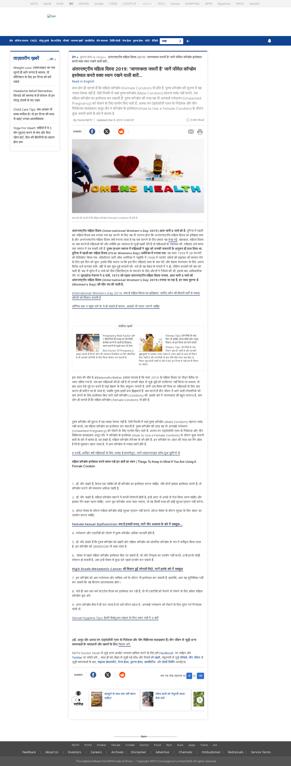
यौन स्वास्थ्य (102, 40)
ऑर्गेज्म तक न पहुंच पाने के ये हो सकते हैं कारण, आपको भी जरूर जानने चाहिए (116, 306)
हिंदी (71, 3)
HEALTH (147, 3)
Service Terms (261, 752)
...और (51, 59)
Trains (204, 745)
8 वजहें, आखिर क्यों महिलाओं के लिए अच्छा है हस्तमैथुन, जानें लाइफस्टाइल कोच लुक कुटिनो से (126, 453)
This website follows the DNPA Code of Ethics (104, 761)
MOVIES (84, 3)
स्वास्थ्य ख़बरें (77, 40)
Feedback (29, 752)
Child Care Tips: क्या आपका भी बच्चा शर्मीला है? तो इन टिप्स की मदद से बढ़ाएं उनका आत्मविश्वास (33, 114)
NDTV (34, 3)
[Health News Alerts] (269, 40)
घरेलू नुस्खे (44, 40)
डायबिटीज (150, 662)
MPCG (240, 3)
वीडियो (155, 40)
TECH (161, 3)
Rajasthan (224, 3)
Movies (115, 745)
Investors (74, 752)
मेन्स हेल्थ (126, 40)
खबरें (157, 657)
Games (175, 3)
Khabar (101, 745)
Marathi (254, 3)
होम (11, 40)
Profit (60, 3)
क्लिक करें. (124, 644)
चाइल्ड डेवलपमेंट (107, 662)
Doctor (144, 745)
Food (157, 745)
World (47, 3)
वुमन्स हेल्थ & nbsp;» (94, 57)
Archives (117, 752)
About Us (51, 752)
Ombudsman (211, 752)
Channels (185, 752)
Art (215, 745)
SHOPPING (192, 3)
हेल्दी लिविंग (168, 662)
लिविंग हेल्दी (115, 40)
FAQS (33, 40)
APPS (208, 3)
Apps (192, 745)
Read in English (83, 81)
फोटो (147, 40)
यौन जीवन (194, 657)
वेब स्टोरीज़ (56, 40)
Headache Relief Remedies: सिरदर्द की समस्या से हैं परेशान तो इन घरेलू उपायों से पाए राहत (34, 95)
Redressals (235, 752)
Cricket (99, 3)
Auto (180, 745)
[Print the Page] (200, 131)
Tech (169, 745)
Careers (96, 752)
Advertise (162, 752)
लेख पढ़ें (172, 239)
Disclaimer (138, 752)
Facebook (166, 653)
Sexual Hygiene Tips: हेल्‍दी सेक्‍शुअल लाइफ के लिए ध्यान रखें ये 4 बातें (115, 618)
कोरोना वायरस (21, 40)
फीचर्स (66, 40)
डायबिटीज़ (89, 40)
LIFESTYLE (129, 3)
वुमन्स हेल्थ (138, 40)
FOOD (113, 3)
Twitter (77, 657)
